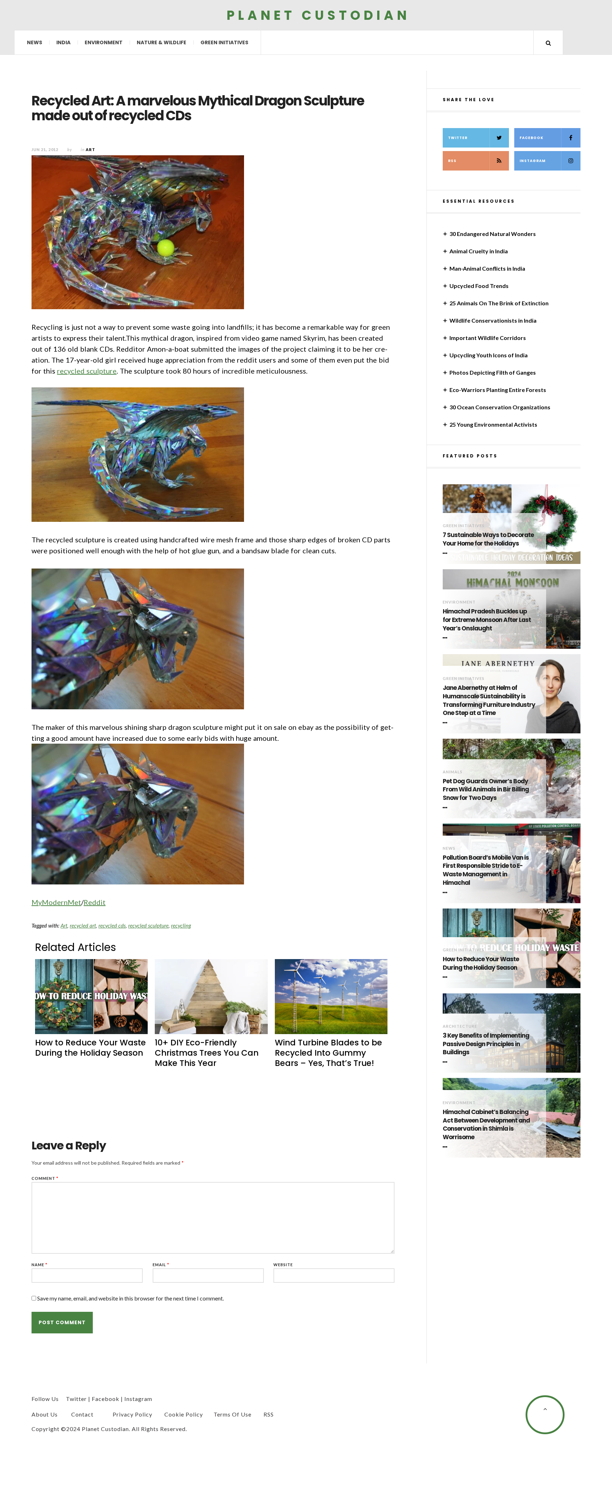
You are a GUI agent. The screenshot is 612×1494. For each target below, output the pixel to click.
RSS (452, 160)
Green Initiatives (224, 42)
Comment (45, 1178)
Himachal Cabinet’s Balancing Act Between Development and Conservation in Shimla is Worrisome (486, 1124)
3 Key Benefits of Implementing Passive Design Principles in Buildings (486, 1044)
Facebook (531, 137)
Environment (104, 42)
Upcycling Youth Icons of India (488, 355)
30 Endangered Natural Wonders (492, 233)
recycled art (83, 925)
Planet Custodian (318, 15)
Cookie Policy (183, 1414)
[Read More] (446, 553)
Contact (82, 1414)
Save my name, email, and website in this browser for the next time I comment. (130, 1298)
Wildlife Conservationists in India (493, 320)
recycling (181, 925)
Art (64, 925)
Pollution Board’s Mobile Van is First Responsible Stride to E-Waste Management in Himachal (486, 870)
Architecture (460, 1026)
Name (39, 1265)
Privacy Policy (132, 1414)
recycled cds (112, 925)
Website (283, 1265)
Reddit (95, 902)
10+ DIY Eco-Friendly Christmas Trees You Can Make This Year (207, 1053)
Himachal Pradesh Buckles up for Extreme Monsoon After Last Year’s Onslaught (487, 620)
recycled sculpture (87, 371)
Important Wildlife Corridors (487, 337)
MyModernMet (56, 902)
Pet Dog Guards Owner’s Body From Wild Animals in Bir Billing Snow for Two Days (486, 789)
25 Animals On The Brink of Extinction (499, 303)
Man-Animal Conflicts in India (487, 268)
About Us (45, 1414)
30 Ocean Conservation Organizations (499, 407)
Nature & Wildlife (161, 42)
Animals (453, 771)
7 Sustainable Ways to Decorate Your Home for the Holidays (488, 539)
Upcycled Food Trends (479, 285)
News (34, 42)
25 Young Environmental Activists (493, 424)
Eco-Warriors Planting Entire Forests (497, 389)
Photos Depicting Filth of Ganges (492, 372)
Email (161, 1265)
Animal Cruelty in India (478, 251)
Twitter (458, 137)
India (63, 42)
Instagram (533, 160)
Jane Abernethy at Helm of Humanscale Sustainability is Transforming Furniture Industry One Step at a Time (489, 700)
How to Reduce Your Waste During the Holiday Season (90, 1048)
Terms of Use (232, 1414)
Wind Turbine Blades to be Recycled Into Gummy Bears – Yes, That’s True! (328, 1053)
